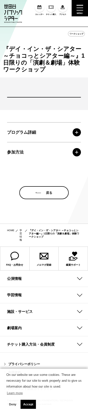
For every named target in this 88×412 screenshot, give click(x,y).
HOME (10, 230)
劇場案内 (14, 328)
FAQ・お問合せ (14, 264)
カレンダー (39, 14)
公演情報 (14, 278)
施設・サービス (20, 311)
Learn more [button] (15, 393)
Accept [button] (28, 404)
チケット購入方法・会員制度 (31, 344)
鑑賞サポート (73, 264)
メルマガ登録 (44, 264)
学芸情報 (14, 295)
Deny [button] (12, 404)
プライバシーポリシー (24, 364)
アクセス (62, 14)
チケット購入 (51, 14)
